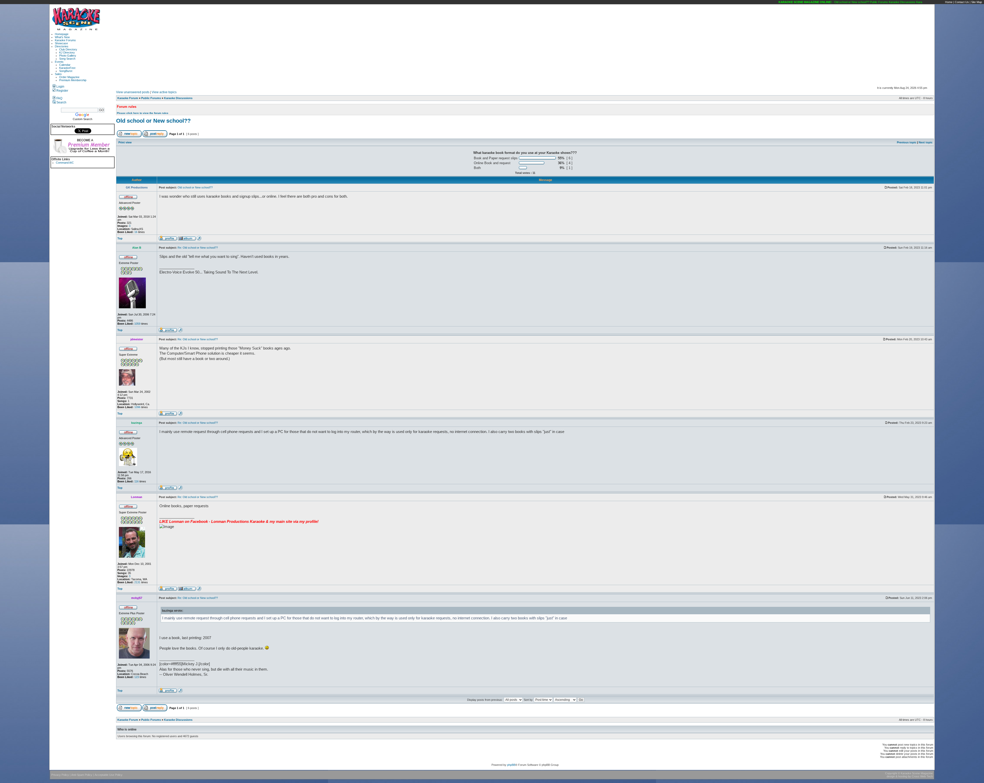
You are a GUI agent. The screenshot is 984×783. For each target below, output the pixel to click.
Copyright (891, 773)
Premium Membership (72, 80)
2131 (137, 582)
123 (136, 677)
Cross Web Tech (922, 776)
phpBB (511, 764)
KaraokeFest (67, 67)
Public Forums (151, 98)
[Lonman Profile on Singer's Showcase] (199, 589)
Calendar (64, 64)
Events (59, 61)
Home (948, 2)
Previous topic (906, 142)
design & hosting (897, 776)
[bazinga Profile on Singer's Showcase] (180, 489)
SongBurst (65, 70)
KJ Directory (67, 52)
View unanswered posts (132, 92)
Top (119, 238)
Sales (58, 74)
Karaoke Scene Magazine (917, 773)
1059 (137, 323)
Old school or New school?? (153, 121)
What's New (62, 37)
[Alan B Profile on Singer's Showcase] (180, 331)
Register (62, 90)
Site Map (976, 2)
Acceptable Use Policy (108, 774)
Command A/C (65, 162)
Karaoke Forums (65, 40)
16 (135, 232)
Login (60, 86)
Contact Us (962, 2)
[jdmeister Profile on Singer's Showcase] (180, 414)
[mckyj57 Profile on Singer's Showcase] (180, 691)
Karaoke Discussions (178, 98)
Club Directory (68, 49)
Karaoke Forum (127, 98)
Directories (61, 46)
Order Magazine (69, 77)
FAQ (59, 98)
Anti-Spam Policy (81, 774)
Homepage (61, 34)
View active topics (164, 92)
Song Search (67, 58)
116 (136, 481)
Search (61, 102)
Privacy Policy (60, 774)
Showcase (61, 43)
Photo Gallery (67, 55)
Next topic (925, 142)
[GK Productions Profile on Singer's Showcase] (199, 239)
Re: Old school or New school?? (198, 247)
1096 (137, 407)
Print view (125, 142)
